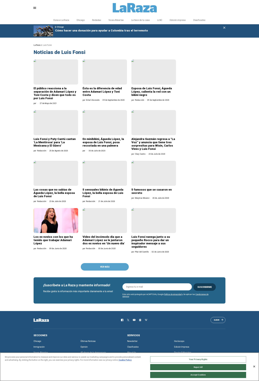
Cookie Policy (125, 360)
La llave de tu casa (140, 20)
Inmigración (39, 347)
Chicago (81, 20)
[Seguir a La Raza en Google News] (140, 320)
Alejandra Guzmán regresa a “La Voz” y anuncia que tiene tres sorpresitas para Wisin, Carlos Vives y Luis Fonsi (153, 144)
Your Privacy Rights (198, 359)
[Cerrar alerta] (224, 27)
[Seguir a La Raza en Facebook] (122, 320)
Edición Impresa (181, 347)
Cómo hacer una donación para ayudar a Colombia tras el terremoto (101, 30)
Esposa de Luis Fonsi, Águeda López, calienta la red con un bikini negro (151, 92)
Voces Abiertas (116, 20)
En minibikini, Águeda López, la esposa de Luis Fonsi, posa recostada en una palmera (103, 142)
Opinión (84, 347)
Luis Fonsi (47, 45)
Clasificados (199, 20)
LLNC (159, 20)
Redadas (96, 20)
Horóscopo (179, 341)
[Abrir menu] (34, 7)
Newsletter (132, 341)
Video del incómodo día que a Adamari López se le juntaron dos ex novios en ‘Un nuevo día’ (104, 240)
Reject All (198, 367)
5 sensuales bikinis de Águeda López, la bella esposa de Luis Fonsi (103, 193)
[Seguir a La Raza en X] (128, 320)
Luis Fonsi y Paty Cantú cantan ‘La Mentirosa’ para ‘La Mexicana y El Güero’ (55, 142)
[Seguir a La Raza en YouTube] (134, 320)
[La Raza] (134, 7)
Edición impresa (178, 20)
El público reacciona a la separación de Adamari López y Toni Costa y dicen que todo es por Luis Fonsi (55, 93)
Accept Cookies (198, 375)
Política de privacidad (173, 294)
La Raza (37, 45)
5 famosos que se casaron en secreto (151, 191)
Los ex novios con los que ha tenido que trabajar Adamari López (53, 240)
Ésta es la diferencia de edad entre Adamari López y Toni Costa (102, 92)
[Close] (254, 366)
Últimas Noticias (88, 341)
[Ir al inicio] (46, 320)
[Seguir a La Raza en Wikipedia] (146, 320)
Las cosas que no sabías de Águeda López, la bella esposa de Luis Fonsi (54, 193)
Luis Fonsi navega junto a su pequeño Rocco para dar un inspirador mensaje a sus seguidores (150, 241)
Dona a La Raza (61, 20)
